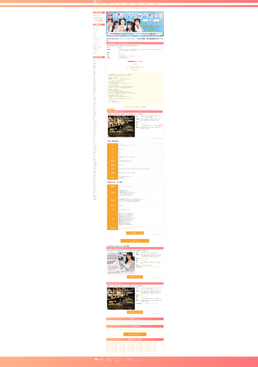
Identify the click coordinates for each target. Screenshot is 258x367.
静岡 (126, 6)
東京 (94, 6)
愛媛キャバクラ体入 (118, 351)
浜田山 (94, 161)
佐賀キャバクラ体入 (143, 350)
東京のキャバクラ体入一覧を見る (135, 241)
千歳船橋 (95, 165)
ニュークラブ (95, 30)
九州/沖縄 (128, 4)
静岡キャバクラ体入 (127, 343)
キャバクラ (95, 27)
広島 (138, 6)
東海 (120, 4)
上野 (94, 68)
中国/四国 (137, 4)
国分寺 (94, 130)
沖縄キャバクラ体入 (144, 351)
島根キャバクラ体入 (143, 349)
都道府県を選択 (109, 360)
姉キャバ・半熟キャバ (97, 47)
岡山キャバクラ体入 (135, 347)
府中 (94, 137)
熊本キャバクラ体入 (110, 351)
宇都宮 (111, 6)
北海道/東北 (146, 4)
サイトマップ (117, 362)
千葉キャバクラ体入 (127, 342)
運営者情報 (117, 360)
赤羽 (94, 117)
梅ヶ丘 (94, 152)
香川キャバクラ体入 (118, 350)
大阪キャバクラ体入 (110, 344)
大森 (94, 179)
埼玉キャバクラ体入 (144, 342)
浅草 (94, 79)
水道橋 (94, 190)
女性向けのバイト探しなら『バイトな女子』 (135, 360)
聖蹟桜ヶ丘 (95, 195)
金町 (94, 188)
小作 (94, 183)
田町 (94, 194)
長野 (155, 6)
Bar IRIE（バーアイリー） (115, 111)
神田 (94, 83)
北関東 (107, 4)
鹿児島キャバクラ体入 (136, 351)
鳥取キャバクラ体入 (118, 349)
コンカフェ (95, 50)
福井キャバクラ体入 (127, 347)
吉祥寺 (94, 112)
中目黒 (94, 123)
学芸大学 (95, 181)
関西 (114, 4)
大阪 (115, 6)
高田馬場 (95, 114)
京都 (118, 6)
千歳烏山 (95, 163)
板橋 (94, 119)
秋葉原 (94, 85)
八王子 (94, 134)
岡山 (142, 6)
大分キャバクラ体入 (127, 350)
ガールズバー (95, 28)
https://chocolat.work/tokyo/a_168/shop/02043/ (128, 228)
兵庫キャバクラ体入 (127, 344)
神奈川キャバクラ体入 (119, 342)
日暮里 (94, 166)
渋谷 (94, 70)
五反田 (94, 99)
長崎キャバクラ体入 (152, 349)
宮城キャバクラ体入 (118, 344)
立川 (94, 132)
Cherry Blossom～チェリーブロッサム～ (118, 43)
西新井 (94, 172)
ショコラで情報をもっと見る (135, 233)
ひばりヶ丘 (95, 143)
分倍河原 (95, 150)
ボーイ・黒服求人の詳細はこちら (114, 102)
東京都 (119, 56)
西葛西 (94, 175)
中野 (94, 106)
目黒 (94, 125)
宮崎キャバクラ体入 (127, 351)
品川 (94, 101)
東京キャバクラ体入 (111, 8)
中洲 (135, 6)
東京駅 (94, 81)
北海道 (145, 6)
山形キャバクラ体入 (152, 344)
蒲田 (94, 105)
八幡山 (94, 197)
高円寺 (94, 108)
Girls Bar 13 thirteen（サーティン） (117, 248)
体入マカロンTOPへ (134, 334)
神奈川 (101, 6)
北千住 (94, 86)
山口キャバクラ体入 (152, 347)
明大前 (94, 159)
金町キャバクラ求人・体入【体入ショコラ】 (115, 321)
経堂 (94, 154)
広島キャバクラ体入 (118, 347)
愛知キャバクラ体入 (118, 343)
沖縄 (163, 6)
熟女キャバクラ (96, 45)
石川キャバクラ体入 (110, 347)
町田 (94, 139)
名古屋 (122, 6)
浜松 (129, 6)
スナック (95, 34)
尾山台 (94, 186)
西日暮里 (95, 168)
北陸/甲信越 (156, 4)
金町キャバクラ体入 (119, 8)
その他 (94, 52)
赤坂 (94, 77)
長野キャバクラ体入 (135, 349)
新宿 (97, 6)
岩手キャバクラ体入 (135, 346)
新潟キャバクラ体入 (110, 349)
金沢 (149, 6)
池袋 (94, 61)
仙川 (94, 157)
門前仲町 (95, 90)
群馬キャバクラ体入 (110, 343)
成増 (94, 145)
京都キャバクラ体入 (143, 344)
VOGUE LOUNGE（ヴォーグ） (115, 283)
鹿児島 (159, 6)
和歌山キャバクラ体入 (144, 346)
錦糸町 (94, 88)
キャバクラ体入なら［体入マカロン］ (99, 8)
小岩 (94, 96)
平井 (94, 174)
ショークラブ (95, 41)
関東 (100, 4)
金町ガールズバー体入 (128, 8)
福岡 (132, 6)
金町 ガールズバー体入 (122, 52)
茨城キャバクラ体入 (152, 342)
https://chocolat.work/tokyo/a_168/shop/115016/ (149, 303)
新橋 (94, 76)
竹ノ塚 (94, 170)
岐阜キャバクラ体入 (143, 343)
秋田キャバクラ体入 (118, 346)
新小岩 (94, 97)
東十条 (94, 148)
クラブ (94, 32)
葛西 (94, 92)
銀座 (94, 74)
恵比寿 (94, 72)
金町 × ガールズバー (135, 67)
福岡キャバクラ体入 (127, 349)
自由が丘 (95, 121)
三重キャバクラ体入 (135, 343)
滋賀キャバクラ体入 (110, 346)
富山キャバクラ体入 (143, 347)
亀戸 (94, 192)
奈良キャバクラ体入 (127, 346)
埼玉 (108, 6)
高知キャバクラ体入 (152, 350)
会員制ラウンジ (96, 48)
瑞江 (94, 94)
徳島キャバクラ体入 (135, 350)
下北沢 (94, 128)
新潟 (152, 6)
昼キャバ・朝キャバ (97, 39)
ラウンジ (95, 36)
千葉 (105, 6)
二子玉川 (95, 155)
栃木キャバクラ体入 (136, 342)
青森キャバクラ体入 (152, 346)
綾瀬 (94, 177)
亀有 (94, 141)
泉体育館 (95, 199)
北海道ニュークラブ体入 (152, 343)
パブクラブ (95, 43)
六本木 (94, 63)
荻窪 (94, 110)
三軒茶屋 (95, 126)
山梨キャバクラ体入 (110, 350)
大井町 (94, 103)
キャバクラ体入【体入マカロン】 (127, 365)
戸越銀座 (95, 146)
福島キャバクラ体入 (135, 344)
